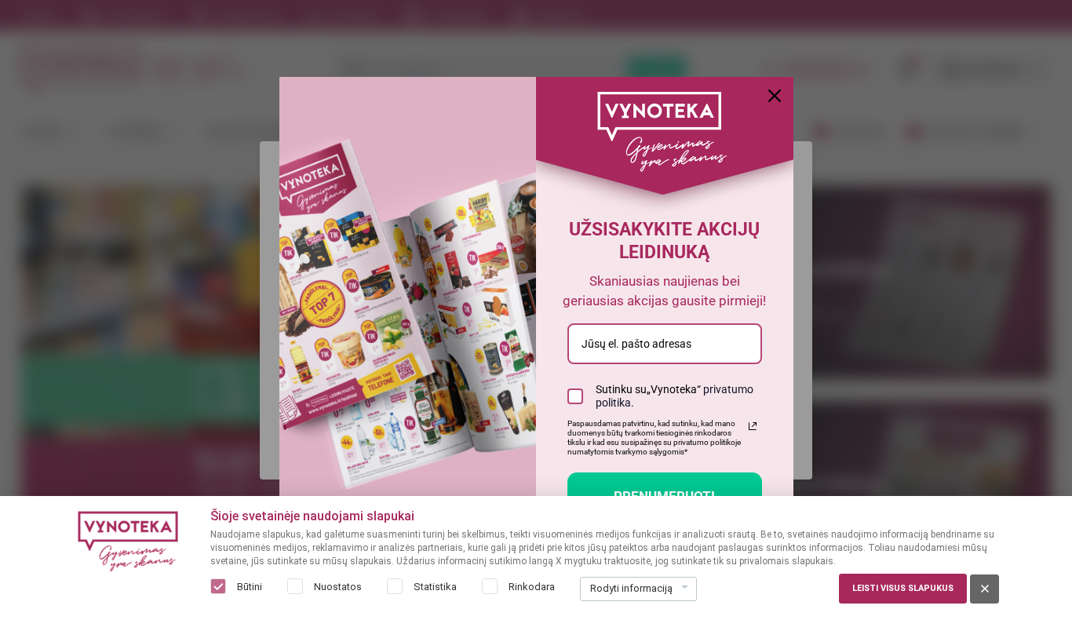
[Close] (774, 96)
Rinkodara (532, 587)
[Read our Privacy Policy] (752, 426)
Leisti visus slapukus (902, 588)
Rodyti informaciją (631, 588)
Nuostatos (338, 587)
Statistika (435, 587)
